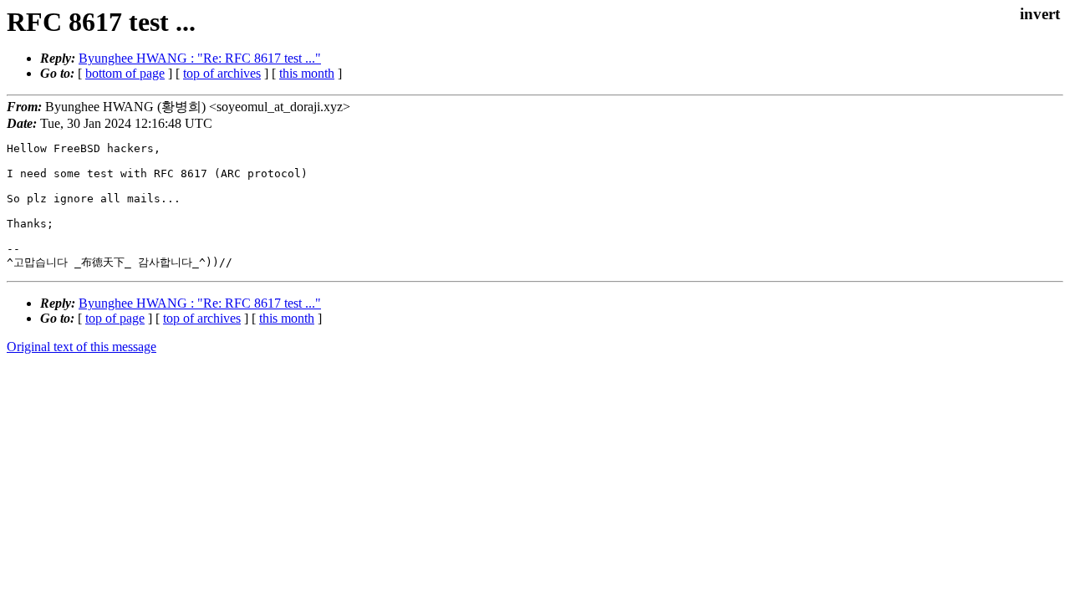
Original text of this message (81, 346)
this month (306, 73)
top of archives (222, 73)
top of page (115, 318)
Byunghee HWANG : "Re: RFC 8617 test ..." (200, 58)
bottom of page (125, 73)
